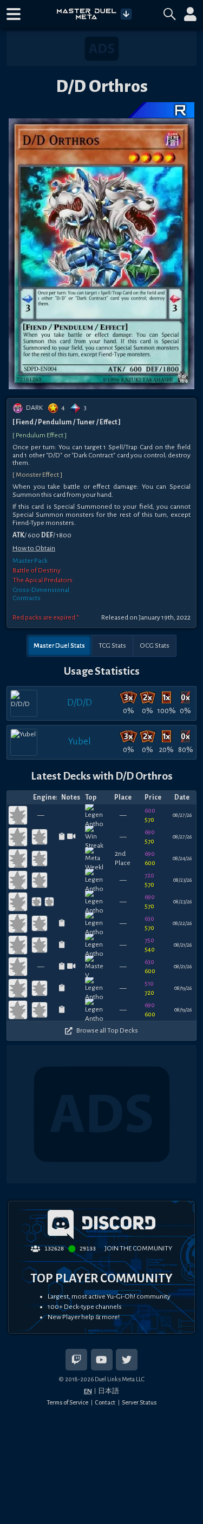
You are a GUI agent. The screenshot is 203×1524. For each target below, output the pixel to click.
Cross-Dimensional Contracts (40, 594)
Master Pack (30, 560)
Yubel (79, 741)
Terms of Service (67, 1402)
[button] (13, 14)
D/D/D (79, 702)
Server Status (139, 1402)
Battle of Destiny (36, 570)
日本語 (108, 1391)
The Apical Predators (42, 580)
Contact (105, 1402)
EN (88, 1391)
